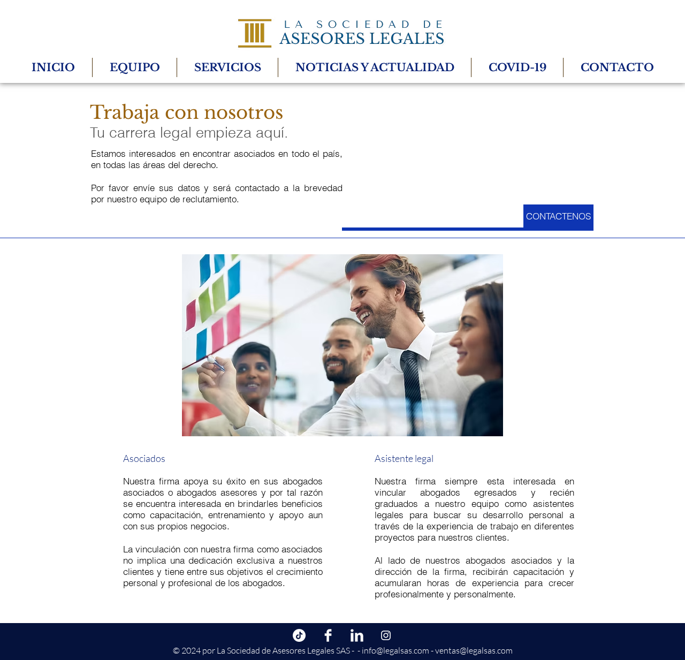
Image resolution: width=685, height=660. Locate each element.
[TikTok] (299, 635)
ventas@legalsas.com (474, 650)
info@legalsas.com (395, 650)
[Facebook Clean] (328, 635)
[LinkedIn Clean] (357, 635)
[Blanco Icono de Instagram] (385, 635)
